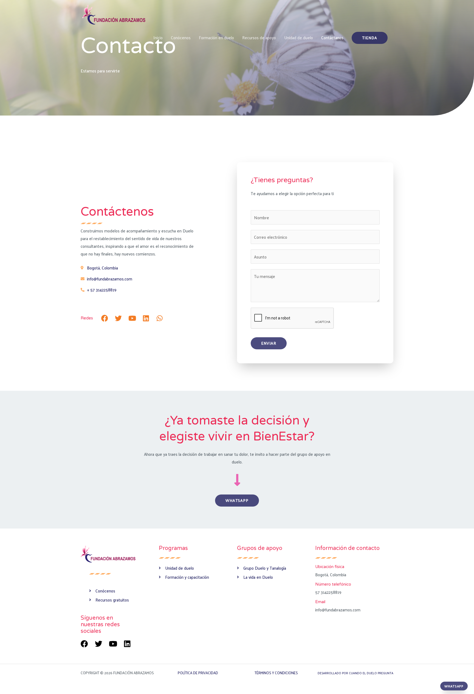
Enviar (268, 343)
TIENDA (369, 37)
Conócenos (181, 37)
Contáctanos (332, 37)
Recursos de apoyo (259, 37)
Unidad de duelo (298, 37)
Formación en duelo (216, 37)
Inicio (158, 37)
